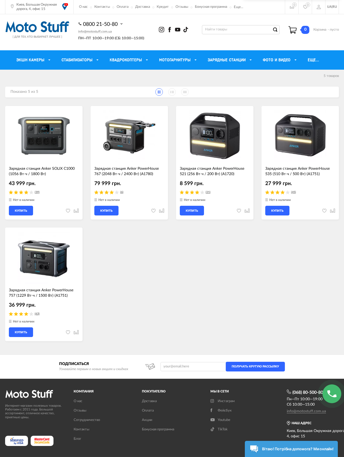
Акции (147, 420)
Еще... (238, 7)
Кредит (163, 7)
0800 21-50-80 (101, 24)
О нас (83, 7)
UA (329, 6)
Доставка (142, 7)
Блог (77, 439)
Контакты (102, 7)
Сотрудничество (87, 420)
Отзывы (181, 7)
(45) (293, 192)
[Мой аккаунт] (319, 7)
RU (334, 6)
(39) (37, 192)
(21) (208, 192)
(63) (37, 313)
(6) (121, 192)
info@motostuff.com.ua (95, 31)
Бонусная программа (211, 7)
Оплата (122, 7)
